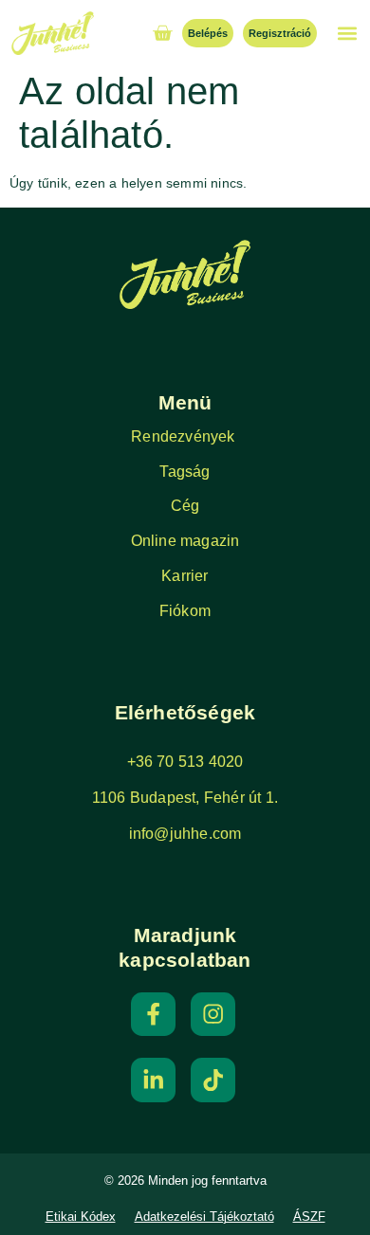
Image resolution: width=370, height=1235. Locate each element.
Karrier (184, 576)
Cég (185, 506)
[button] (346, 32)
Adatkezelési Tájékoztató (204, 1217)
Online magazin (185, 541)
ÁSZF (309, 1217)
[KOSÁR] (162, 33)
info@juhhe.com (185, 834)
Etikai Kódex (81, 1217)
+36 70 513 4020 (185, 762)
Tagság (184, 471)
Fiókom (185, 611)
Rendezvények (185, 436)
